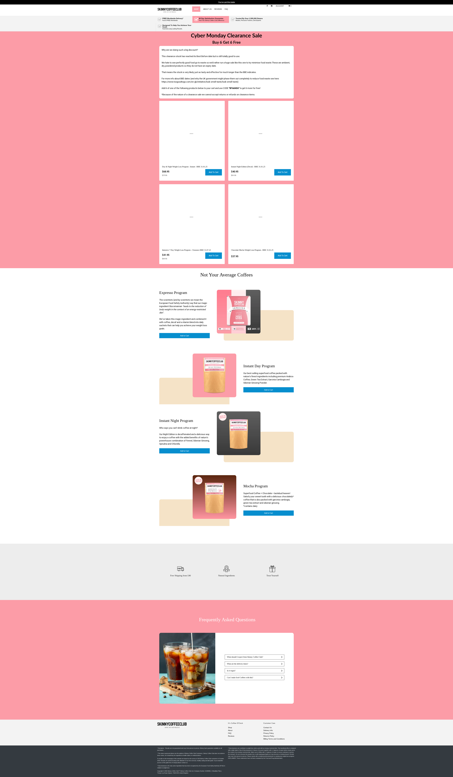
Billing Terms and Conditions (274, 739)
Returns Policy (268, 736)
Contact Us (267, 727)
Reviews (218, 9)
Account (280, 6)
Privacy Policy (268, 733)
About (230, 730)
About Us (207, 9)
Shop (230, 727)
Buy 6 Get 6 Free (226, 42)
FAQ (226, 9)
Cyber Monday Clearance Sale (226, 35)
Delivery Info (268, 730)
